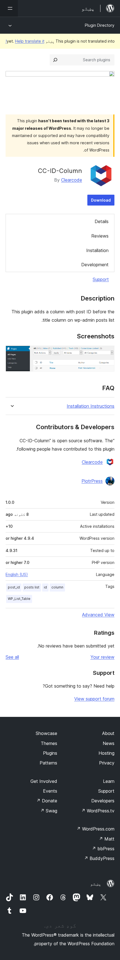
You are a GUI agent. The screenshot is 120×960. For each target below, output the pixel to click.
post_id (14, 587)
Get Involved (43, 781)
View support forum (94, 699)
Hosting (106, 753)
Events (50, 791)
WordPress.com (95, 829)
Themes (49, 743)
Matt (106, 839)
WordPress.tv (97, 811)
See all (12, 657)
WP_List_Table (19, 599)
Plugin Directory (99, 25)
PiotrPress (92, 481)
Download (101, 200)
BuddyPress (99, 858)
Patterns (48, 763)
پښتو (95, 883)
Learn (108, 781)
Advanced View (98, 614)
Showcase (46, 733)
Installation (97, 250)
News (108, 743)
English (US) (17, 574)
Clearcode (71, 180)
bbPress (103, 848)
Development (95, 264)
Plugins (50, 753)
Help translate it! (25, 41)
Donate (46, 800)
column (57, 587)
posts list (31, 587)
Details (102, 221)
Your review (102, 657)
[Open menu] (9, 8)
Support (101, 279)
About (108, 733)
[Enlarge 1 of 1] (107, 353)
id (45, 587)
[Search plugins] (55, 59)
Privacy (106, 763)
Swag (48, 811)
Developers (102, 800)
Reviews (100, 236)
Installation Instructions (90, 406)
